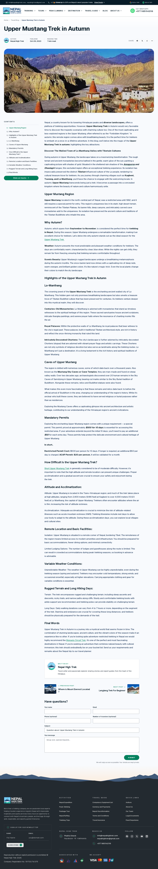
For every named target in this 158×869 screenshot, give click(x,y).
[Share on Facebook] (137, 41)
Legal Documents (132, 816)
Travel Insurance (98, 820)
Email (95, 707)
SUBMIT (131, 758)
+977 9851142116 (104, 843)
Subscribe (13, 845)
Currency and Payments (101, 807)
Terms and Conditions (100, 816)
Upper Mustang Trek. (54, 239)
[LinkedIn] (147, 836)
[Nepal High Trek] (12, 11)
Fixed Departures (132, 820)
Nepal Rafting (64, 816)
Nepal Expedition (65, 802)
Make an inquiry (19, 178)
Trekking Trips (64, 820)
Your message (49, 735)
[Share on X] (142, 41)
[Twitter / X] (137, 836)
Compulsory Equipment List (102, 802)
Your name (48, 707)
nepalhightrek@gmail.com (108, 838)
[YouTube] (142, 836)
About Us (129, 807)
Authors (129, 802)
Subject (47, 726)
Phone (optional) (50, 716)
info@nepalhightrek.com (107, 836)
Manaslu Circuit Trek (76, 640)
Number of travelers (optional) (104, 716)
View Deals (98, 2)
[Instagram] (132, 836)
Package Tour (64, 811)
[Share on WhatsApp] (147, 41)
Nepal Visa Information (100, 811)
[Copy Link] (152, 41)
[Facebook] (127, 836)
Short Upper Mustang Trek (56, 468)
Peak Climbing (64, 807)
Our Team (129, 811)
